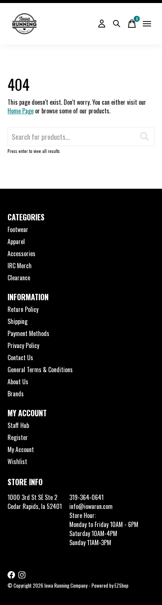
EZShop (121, 585)
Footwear (18, 229)
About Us (18, 381)
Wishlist (17, 461)
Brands (16, 393)
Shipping (18, 321)
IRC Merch (20, 265)
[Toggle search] (116, 23)
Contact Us (20, 357)
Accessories (21, 253)
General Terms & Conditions (40, 369)
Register (18, 437)
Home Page (21, 110)
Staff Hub (18, 425)
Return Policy (23, 309)
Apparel (16, 241)
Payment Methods (28, 333)
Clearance (19, 277)
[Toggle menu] (146, 23)
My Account (21, 449)
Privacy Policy (23, 345)
